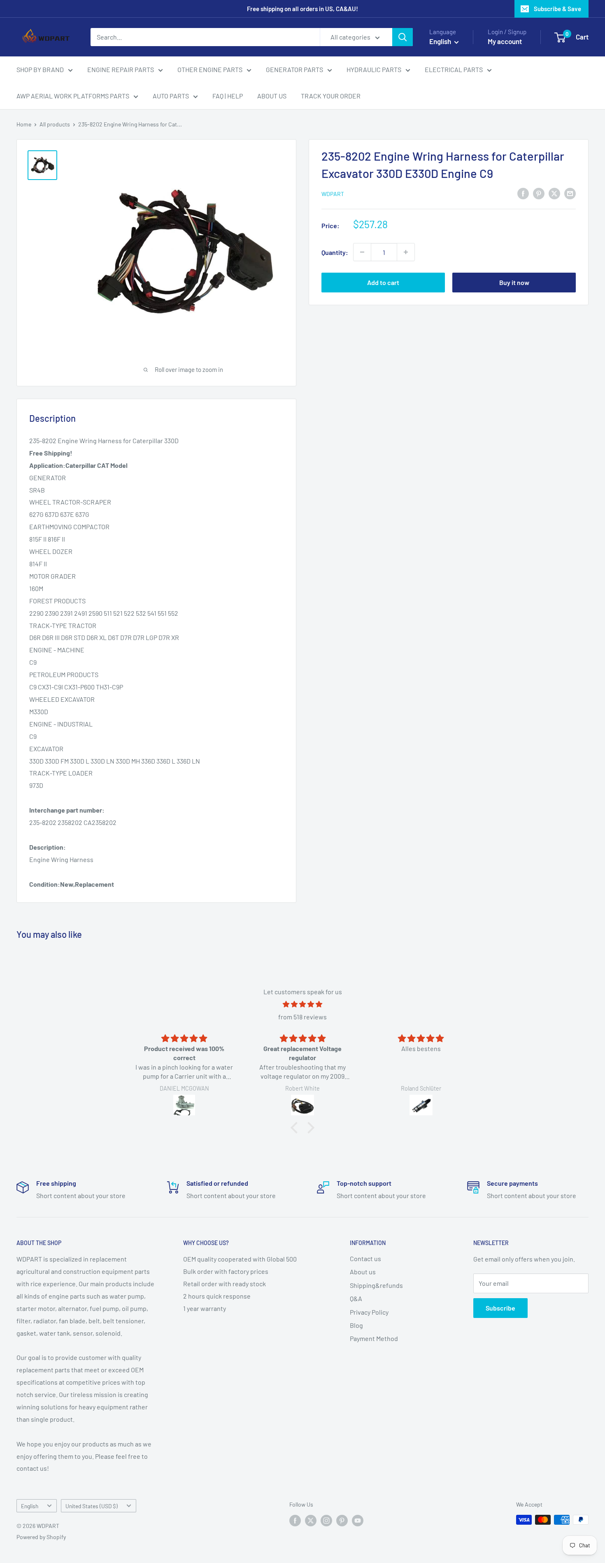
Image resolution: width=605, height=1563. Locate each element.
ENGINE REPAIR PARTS (120, 69)
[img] (302, 1004)
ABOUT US (271, 96)
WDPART (332, 193)
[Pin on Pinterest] (538, 193)
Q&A (356, 1298)
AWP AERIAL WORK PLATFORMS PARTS (72, 96)
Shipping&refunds (376, 1285)
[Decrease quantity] (362, 252)
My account (505, 41)
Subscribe (500, 1308)
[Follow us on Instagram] (326, 1520)
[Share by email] (570, 193)
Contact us (365, 1258)
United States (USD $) (91, 1505)
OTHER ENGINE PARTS (209, 69)
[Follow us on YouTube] (357, 1520)
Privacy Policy (369, 1312)
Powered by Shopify (41, 1536)
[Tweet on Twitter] (554, 193)
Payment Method (374, 1338)
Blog (356, 1325)
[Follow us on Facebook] (295, 1520)
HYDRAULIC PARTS (374, 69)
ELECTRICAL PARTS (454, 69)
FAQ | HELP (227, 96)
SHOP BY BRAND (40, 69)
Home (23, 124)
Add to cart (383, 282)
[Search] (402, 37)
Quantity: (334, 252)
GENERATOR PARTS (294, 69)
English (29, 1505)
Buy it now (514, 282)
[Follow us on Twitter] (310, 1520)
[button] (296, 1127)
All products (55, 124)
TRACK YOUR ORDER (331, 96)
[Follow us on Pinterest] (342, 1520)
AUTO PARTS (171, 96)
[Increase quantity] (405, 252)
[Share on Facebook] (523, 193)
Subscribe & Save (557, 8)
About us (363, 1272)
